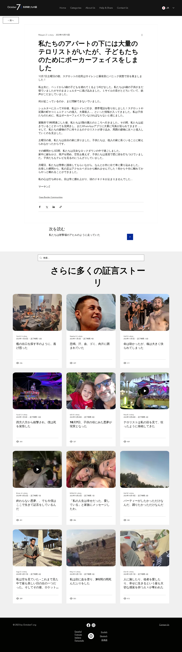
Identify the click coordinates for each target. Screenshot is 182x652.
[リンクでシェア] (60, 207)
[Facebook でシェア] (39, 207)
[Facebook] (88, 625)
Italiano (78, 637)
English (104, 632)
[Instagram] (93, 625)
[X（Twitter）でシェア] (46, 207)
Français (78, 634)
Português (79, 640)
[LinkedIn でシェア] (53, 207)
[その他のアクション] (142, 35)
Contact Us (164, 624)
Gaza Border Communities (51, 197)
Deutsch (103, 636)
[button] (75, 8)
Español (78, 631)
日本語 (104, 640)
